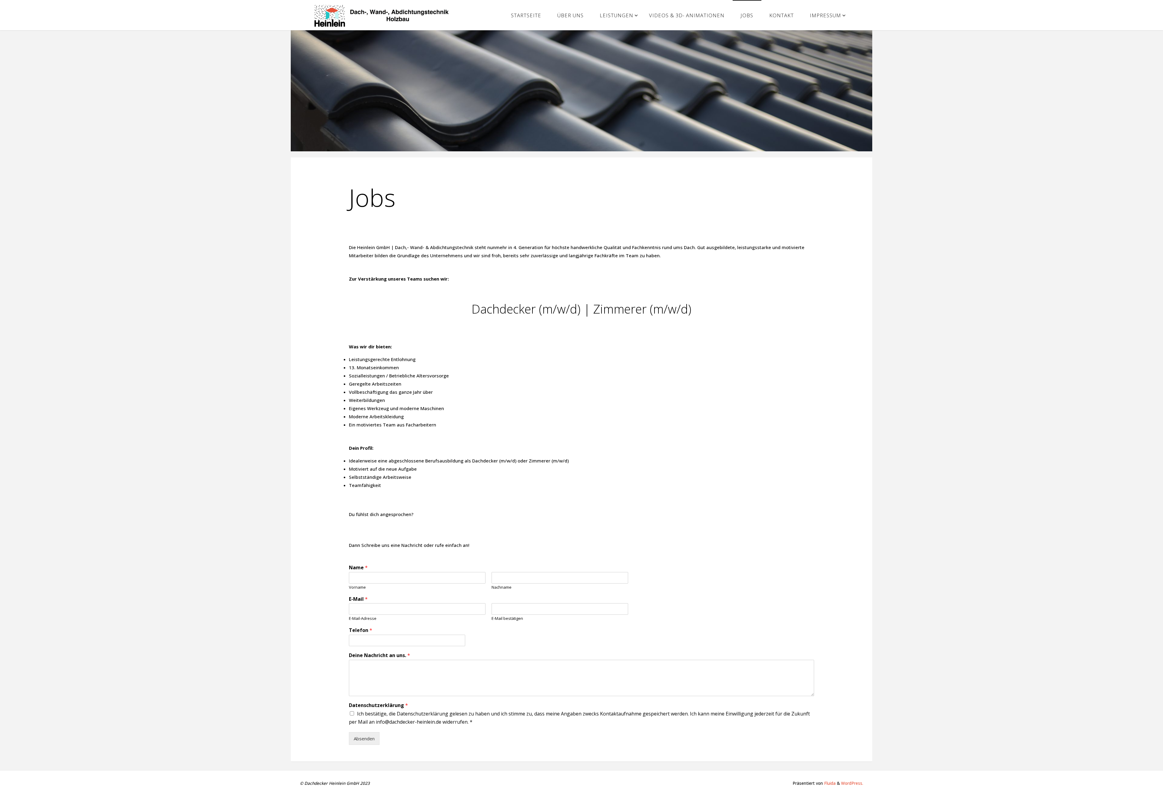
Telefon (360, 630)
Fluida (829, 783)
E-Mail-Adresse (362, 618)
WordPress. (852, 783)
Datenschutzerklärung (378, 705)
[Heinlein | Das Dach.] (383, 15)
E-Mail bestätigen (507, 618)
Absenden (364, 738)
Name (358, 567)
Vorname (357, 587)
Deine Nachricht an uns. (379, 655)
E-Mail (358, 599)
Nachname (502, 587)
